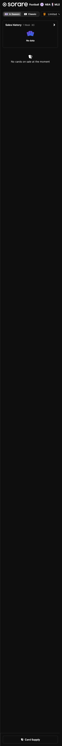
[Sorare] (15, 4)
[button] (30, 739)
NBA (48, 4)
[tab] (30, 14)
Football (34, 4)
